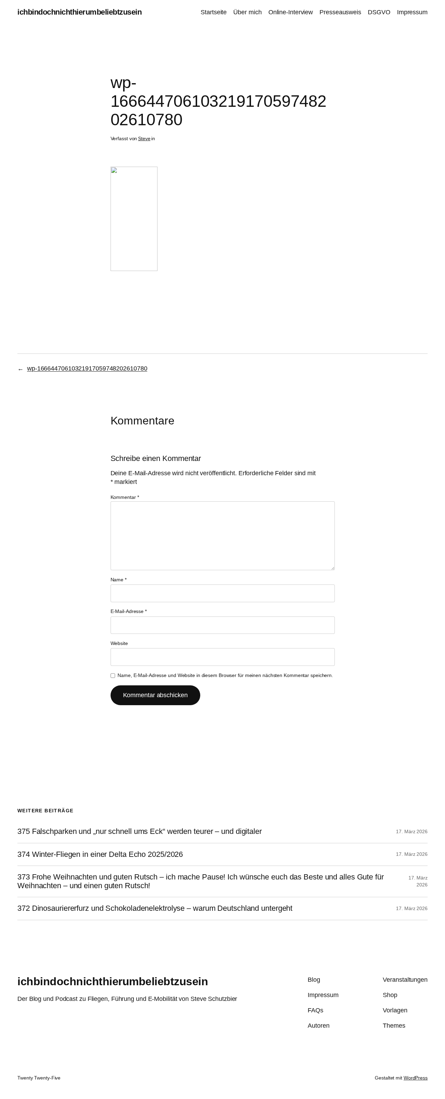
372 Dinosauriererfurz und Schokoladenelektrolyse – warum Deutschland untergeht (154, 908)
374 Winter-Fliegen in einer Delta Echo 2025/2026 (100, 854)
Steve (144, 138)
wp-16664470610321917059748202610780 (87, 368)
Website (119, 643)
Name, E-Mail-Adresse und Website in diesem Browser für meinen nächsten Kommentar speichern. (225, 675)
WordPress (416, 1078)
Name (119, 579)
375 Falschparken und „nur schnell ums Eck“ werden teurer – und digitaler (139, 831)
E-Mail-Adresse (129, 611)
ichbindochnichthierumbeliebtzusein (79, 12)
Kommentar (125, 497)
